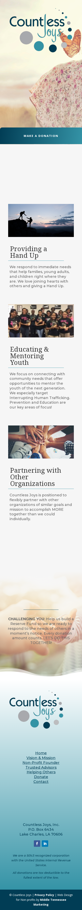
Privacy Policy (44, 895)
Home (41, 753)
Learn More (41, 558)
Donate (41, 777)
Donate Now (41, 542)
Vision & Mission (41, 758)
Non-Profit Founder (41, 763)
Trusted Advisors (41, 767)
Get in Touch (41, 655)
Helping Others (41, 772)
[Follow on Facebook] (37, 843)
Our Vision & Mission (41, 117)
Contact (41, 782)
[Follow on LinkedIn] (45, 843)
